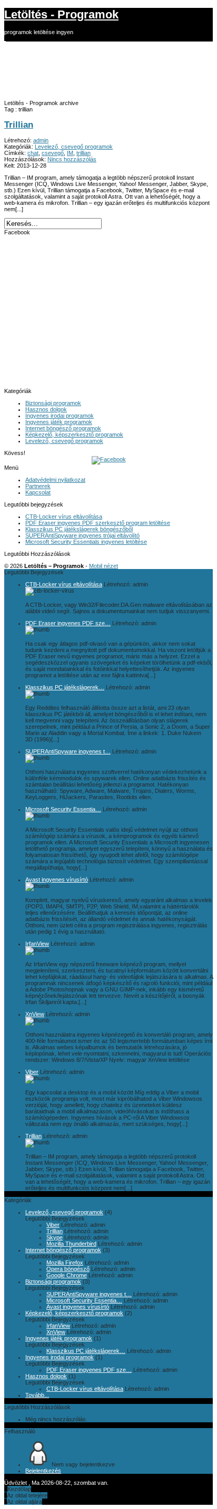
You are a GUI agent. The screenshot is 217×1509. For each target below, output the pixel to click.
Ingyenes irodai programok (59, 415)
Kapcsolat (38, 492)
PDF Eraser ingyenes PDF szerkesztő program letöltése (97, 523)
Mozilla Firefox (64, 1262)
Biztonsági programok (53, 403)
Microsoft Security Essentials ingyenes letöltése (86, 542)
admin (40, 140)
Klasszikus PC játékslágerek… (64, 687)
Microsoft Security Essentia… (63, 809)
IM (70, 153)
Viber (31, 1072)
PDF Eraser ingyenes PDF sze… (68, 623)
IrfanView (37, 943)
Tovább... (37, 1395)
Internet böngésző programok (63, 428)
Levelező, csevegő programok (74, 146)
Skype (54, 1237)
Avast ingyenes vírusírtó (56, 879)
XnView (34, 1014)
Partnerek (38, 486)
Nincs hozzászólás (71, 159)
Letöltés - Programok (61, 14)
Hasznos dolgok (46, 409)
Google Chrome (66, 1275)
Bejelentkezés (43, 1470)
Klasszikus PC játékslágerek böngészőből (79, 529)
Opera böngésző (68, 1269)
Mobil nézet (103, 566)
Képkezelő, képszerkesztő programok (74, 434)
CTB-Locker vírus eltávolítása (63, 516)
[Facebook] (109, 459)
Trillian (18, 124)
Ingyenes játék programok (58, 422)
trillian (83, 153)
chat (32, 153)
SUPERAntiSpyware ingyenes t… (68, 751)
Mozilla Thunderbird (71, 1244)
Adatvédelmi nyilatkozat (55, 480)
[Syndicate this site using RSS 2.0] (5, 38)
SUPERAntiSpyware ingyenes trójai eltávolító (82, 535)
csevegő (53, 153)
